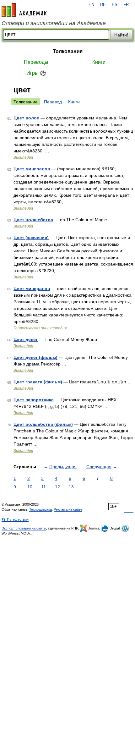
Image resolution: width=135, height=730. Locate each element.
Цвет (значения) (31, 237)
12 (57, 486)
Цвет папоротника (34, 399)
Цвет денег (26, 339)
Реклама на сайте (68, 509)
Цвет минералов (32, 168)
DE (103, 5)
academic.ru (24, 10)
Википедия (23, 157)
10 (29, 486)
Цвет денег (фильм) (35, 357)
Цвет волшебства (33, 219)
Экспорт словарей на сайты (24, 528)
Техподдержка (40, 509)
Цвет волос (26, 117)
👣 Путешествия (15, 519)
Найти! (121, 34)
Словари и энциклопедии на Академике (54, 23)
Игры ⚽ (36, 73)
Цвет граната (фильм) (38, 381)
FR (126, 5)
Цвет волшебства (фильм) (43, 424)
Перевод (53, 101)
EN (91, 5)
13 (71, 486)
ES (114, 5)
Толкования (68, 51)
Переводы (36, 62)
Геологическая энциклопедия (40, 328)
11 (43, 486)
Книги (98, 62)
